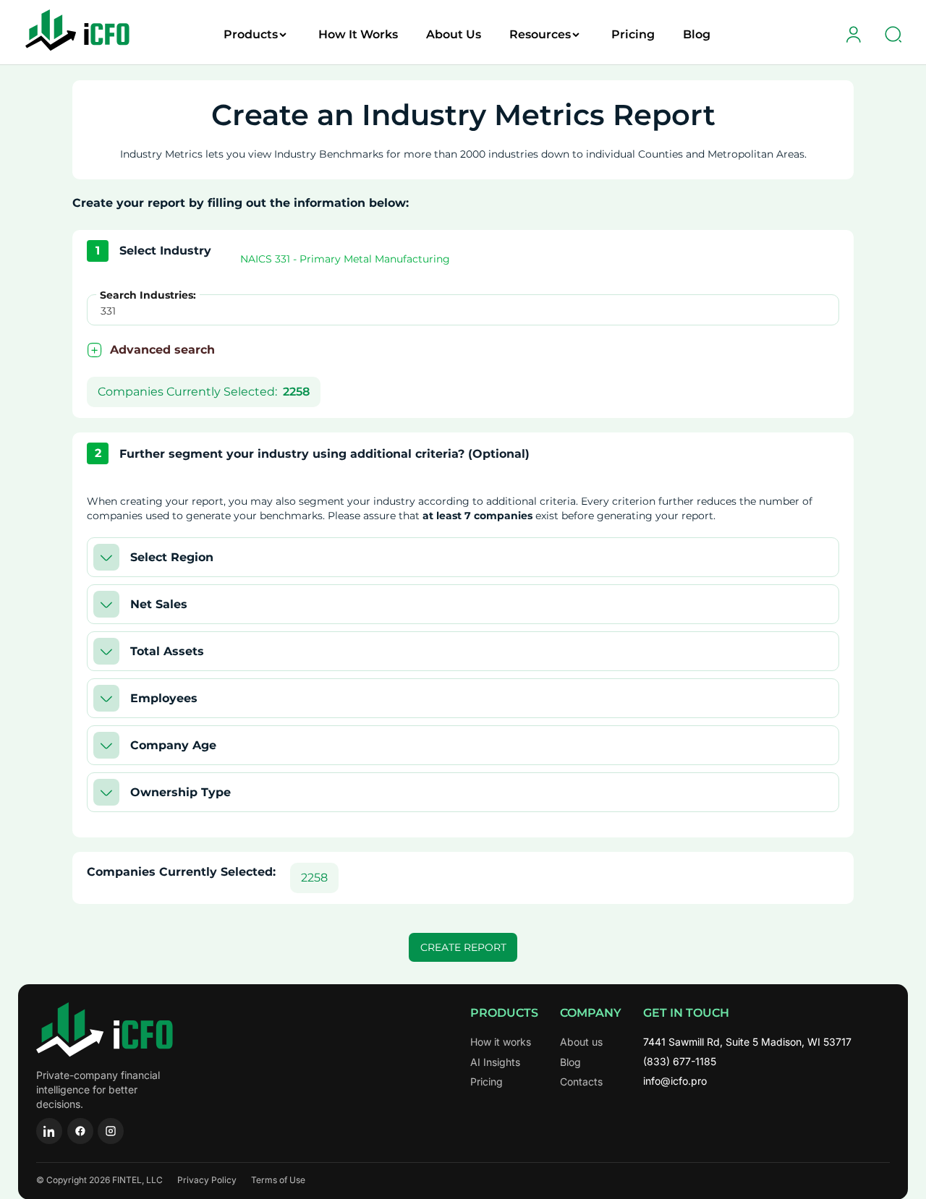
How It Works (358, 34)
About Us (453, 34)
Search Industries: (148, 295)
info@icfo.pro (675, 1081)
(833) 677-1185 (679, 1061)
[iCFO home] (104, 1029)
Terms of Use (278, 1179)
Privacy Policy (207, 1179)
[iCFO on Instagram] (111, 1131)
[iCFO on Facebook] (80, 1131)
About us (581, 1042)
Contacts (581, 1081)
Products (251, 34)
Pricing (633, 34)
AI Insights (495, 1062)
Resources (540, 34)
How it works (500, 1042)
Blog (696, 34)
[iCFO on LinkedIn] (49, 1131)
